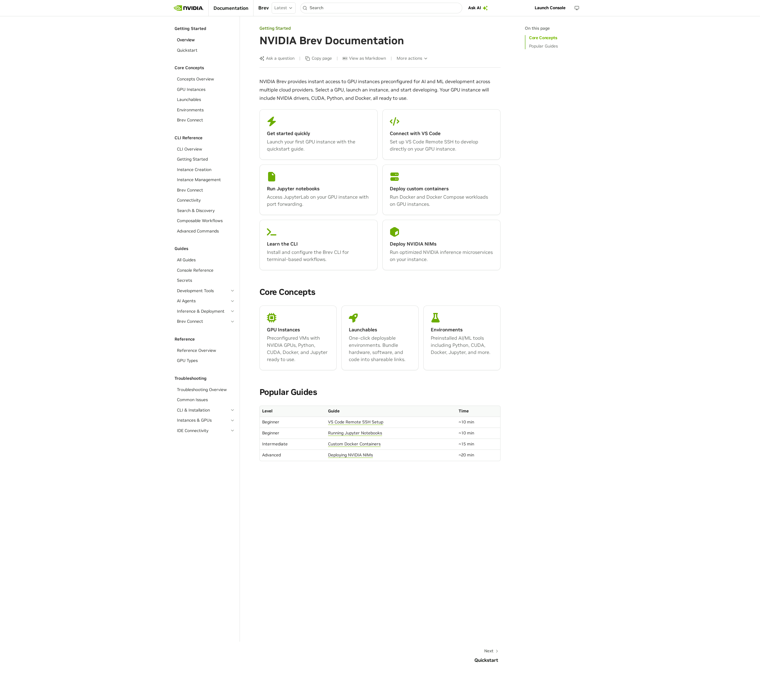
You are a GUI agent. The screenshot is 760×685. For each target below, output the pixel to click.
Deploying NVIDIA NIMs (350, 455)
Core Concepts (543, 37)
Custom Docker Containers (354, 444)
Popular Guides (543, 46)
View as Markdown (367, 58)
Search (316, 7)
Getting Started (275, 28)
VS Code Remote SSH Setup (355, 422)
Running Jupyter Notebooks (355, 433)
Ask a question (280, 58)
